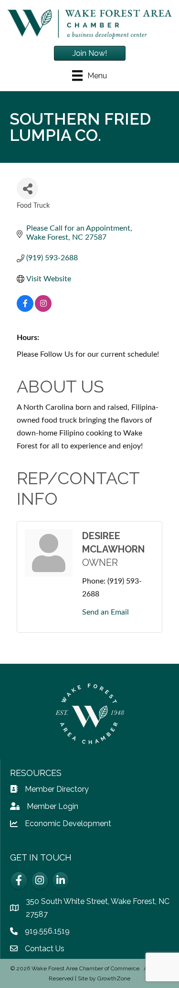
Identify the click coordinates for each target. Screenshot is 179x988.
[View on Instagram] (43, 309)
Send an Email (105, 612)
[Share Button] (27, 188)
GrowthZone (113, 978)
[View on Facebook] (25, 309)
